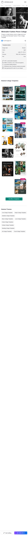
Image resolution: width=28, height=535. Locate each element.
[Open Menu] (25, 2)
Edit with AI (22, 533)
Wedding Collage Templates (8, 228)
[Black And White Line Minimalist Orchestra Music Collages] (7, 169)
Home (2, 5)
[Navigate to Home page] (7, 2)
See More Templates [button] (14, 199)
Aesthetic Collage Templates (8, 215)
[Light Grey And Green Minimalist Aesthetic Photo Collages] (20, 168)
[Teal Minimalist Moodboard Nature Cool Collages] (20, 93)
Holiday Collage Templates (8, 225)
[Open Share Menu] (25, 40)
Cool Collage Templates (7, 212)
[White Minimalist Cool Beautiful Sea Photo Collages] (7, 124)
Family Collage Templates (7, 222)
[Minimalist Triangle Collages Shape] (20, 149)
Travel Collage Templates (19, 231)
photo (23, 5)
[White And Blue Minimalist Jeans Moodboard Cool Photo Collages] (20, 130)
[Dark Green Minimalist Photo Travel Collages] (20, 186)
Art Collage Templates (7, 231)
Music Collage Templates (7, 218)
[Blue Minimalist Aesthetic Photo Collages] (20, 112)
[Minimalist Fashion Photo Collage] (7, 153)
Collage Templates (16, 5)
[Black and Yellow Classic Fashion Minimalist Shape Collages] (7, 140)
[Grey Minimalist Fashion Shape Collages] (7, 109)
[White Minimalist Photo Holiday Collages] (7, 93)
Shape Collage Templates (20, 212)
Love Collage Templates (20, 218)
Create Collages (8, 5)
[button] (7, 532)
